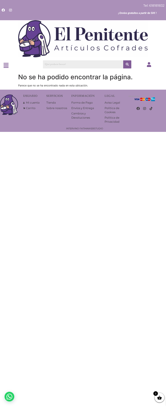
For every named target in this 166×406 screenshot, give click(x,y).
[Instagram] (144, 108)
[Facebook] (138, 108)
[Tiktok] (151, 108)
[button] (6, 65)
